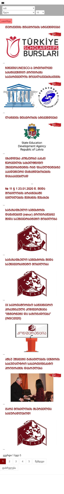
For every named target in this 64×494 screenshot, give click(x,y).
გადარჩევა (6, 21)
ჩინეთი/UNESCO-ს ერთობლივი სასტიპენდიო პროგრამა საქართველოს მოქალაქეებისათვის (32, 72)
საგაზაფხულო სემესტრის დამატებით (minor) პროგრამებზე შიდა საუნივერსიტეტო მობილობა (31, 214)
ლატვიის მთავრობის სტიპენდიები (31, 117)
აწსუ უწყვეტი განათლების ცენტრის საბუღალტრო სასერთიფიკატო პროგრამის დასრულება (32, 364)
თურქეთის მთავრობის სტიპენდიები (32, 27)
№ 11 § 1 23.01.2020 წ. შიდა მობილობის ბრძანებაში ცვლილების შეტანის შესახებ (27, 193)
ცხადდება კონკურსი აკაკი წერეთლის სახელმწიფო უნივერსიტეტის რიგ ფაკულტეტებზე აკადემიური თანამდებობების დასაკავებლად (32, 167)
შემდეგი (39, 461)
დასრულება (9, 468)
